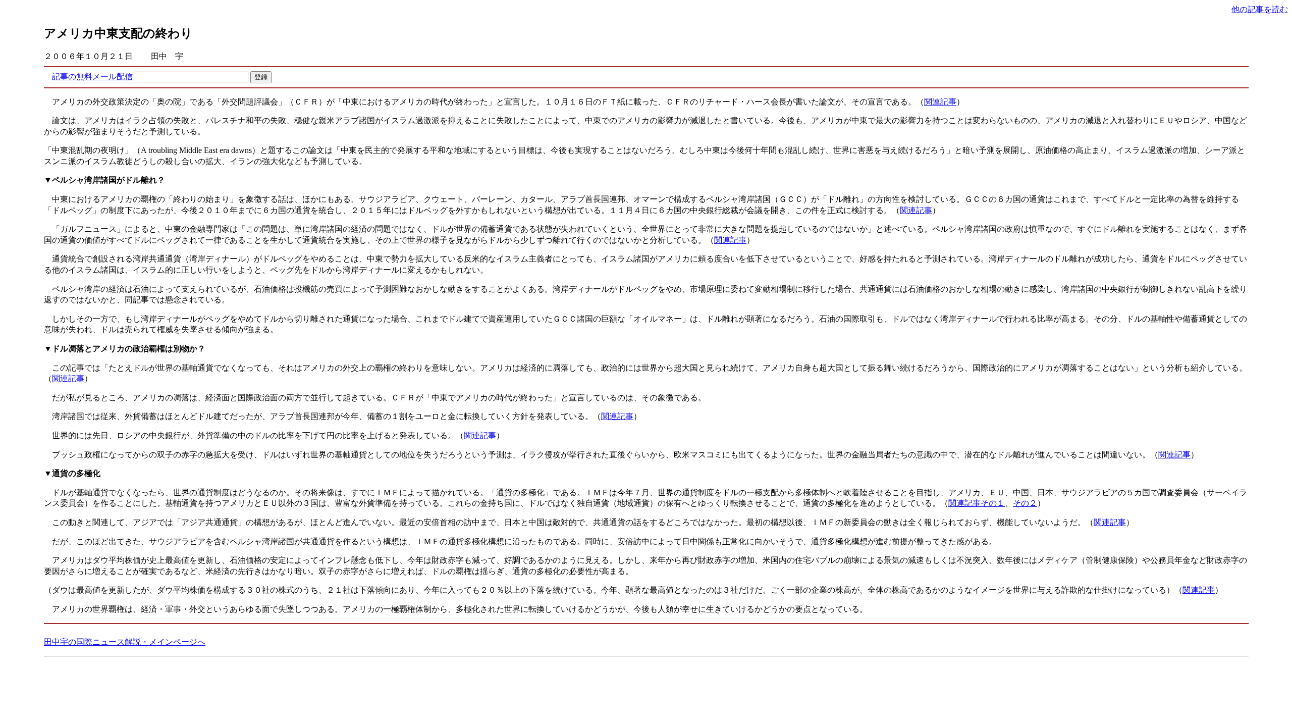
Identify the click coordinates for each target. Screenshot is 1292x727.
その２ (1025, 503)
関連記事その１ (976, 503)
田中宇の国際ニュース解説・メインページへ (124, 642)
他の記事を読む (1259, 9)
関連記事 (940, 101)
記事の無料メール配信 (92, 76)
